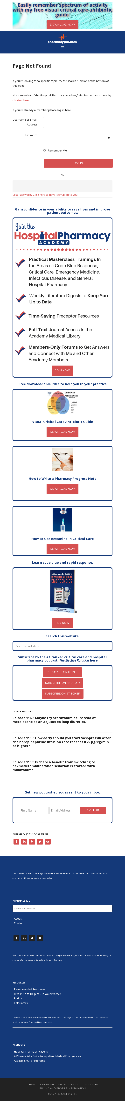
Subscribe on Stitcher (62, 693)
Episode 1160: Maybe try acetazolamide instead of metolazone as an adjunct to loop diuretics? (54, 720)
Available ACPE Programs (29, 1060)
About (17, 918)
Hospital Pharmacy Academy (31, 1051)
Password (31, 135)
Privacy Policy (68, 1084)
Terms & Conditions (40, 1084)
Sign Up (93, 810)
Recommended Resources (29, 989)
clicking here (21, 100)
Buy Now (62, 622)
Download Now (62, 431)
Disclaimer (90, 1084)
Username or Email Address (25, 122)
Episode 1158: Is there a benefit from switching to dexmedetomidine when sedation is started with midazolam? (54, 766)
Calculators (21, 1003)
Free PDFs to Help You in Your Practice (37, 994)
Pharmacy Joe (62, 39)
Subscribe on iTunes (62, 672)
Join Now (62, 370)
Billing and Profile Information (62, 1088)
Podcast (19, 998)
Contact (18, 923)
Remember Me (57, 150)
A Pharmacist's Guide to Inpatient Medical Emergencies (47, 1056)
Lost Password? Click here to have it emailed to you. (45, 195)
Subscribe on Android (62, 682)
